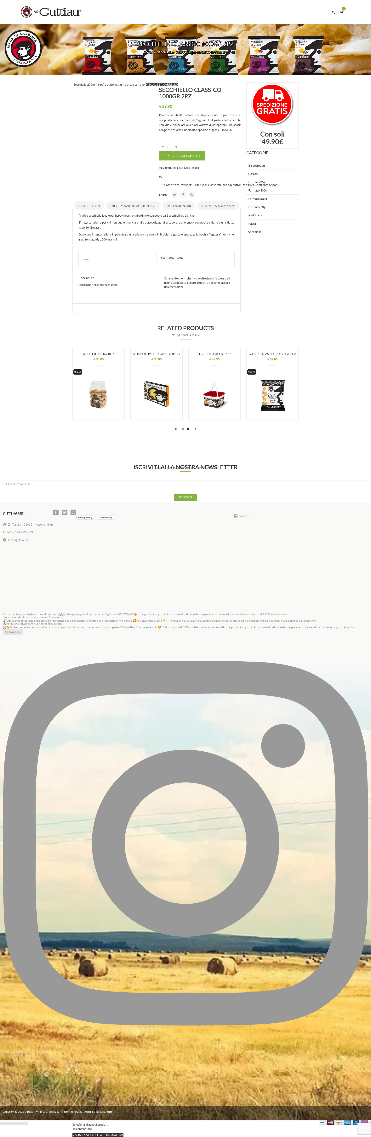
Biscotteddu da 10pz (98, 353)
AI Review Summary (218, 206)
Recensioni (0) (179, 206)
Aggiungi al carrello (184, 156)
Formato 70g (256, 207)
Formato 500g (257, 198)
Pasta (252, 223)
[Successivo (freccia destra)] (25, 1123)
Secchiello (165, 52)
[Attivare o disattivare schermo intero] (7, 1123)
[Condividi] (11, 1123)
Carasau (253, 174)
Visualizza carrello (162, 84)
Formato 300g (257, 190)
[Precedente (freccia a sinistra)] (21, 1123)
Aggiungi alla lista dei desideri (179, 167)
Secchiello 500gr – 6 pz (214, 353)
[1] (342, 12)
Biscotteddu (256, 165)
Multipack (255, 215)
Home (147, 52)
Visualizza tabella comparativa (97, 1135)
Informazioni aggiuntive (133, 206)
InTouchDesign (104, 1111)
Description (89, 206)
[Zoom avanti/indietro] (2, 1123)
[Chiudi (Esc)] (16, 1123)
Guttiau (29, 1111)
